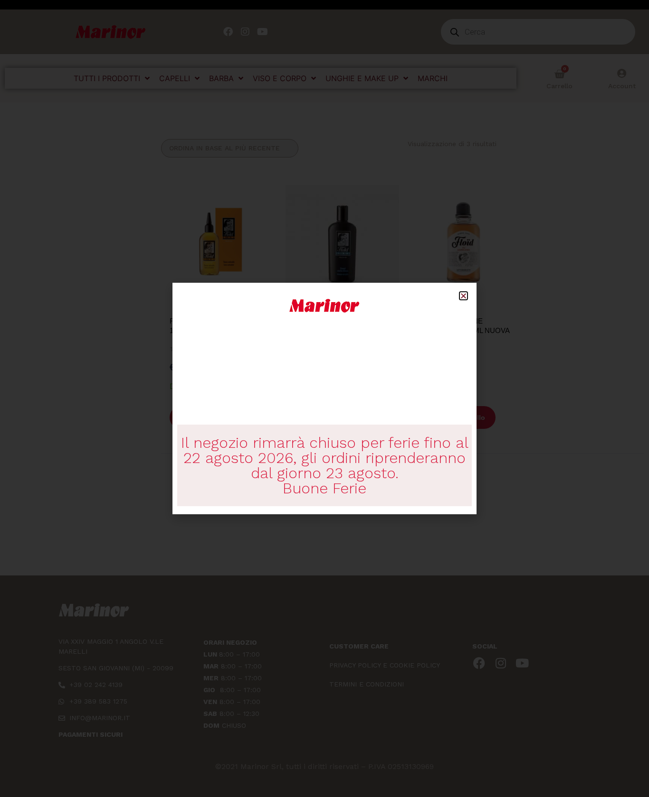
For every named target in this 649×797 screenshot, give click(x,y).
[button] (463, 295)
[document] (324, 398)
